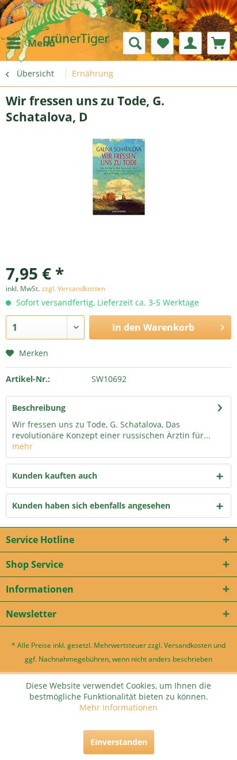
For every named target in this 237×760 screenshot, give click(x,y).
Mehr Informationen (118, 707)
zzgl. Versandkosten (73, 288)
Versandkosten (188, 645)
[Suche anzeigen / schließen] (134, 43)
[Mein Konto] (190, 43)
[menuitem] (30, 43)
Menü (41, 42)
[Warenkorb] (218, 43)
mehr (22, 446)
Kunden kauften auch (54, 475)
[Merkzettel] (162, 43)
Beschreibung (39, 407)
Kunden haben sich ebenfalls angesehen (91, 505)
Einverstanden (118, 741)
